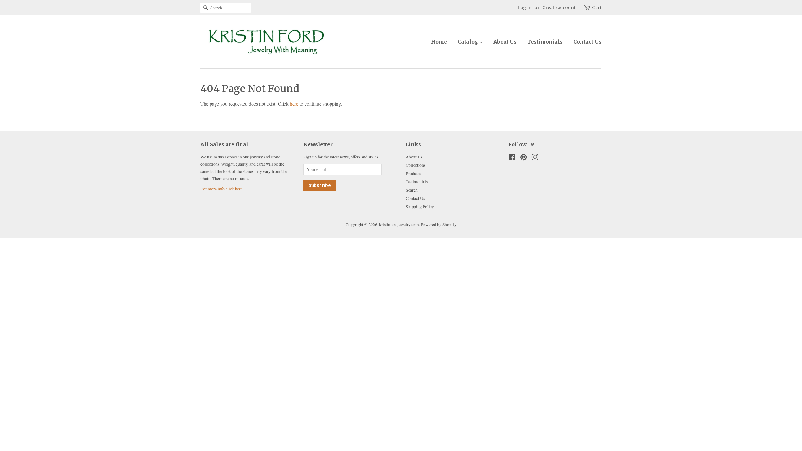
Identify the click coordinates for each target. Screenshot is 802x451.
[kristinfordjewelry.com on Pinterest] (523, 158)
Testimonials (545, 42)
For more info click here (221, 189)
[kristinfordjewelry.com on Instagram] (534, 158)
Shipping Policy (420, 207)
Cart (597, 7)
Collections (415, 165)
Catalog (468, 42)
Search (412, 190)
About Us (505, 42)
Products (413, 173)
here (294, 103)
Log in (525, 7)
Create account (558, 7)
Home (439, 42)
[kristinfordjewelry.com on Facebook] (512, 158)
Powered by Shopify (438, 224)
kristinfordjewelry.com (399, 224)
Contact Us (587, 42)
